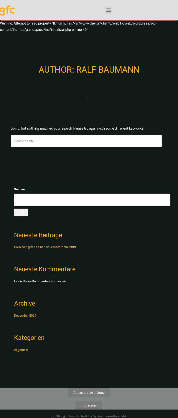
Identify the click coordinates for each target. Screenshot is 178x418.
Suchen (19, 189)
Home (89, 98)
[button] (108, 10)
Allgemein (21, 350)
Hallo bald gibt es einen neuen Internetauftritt (45, 247)
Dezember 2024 (25, 315)
